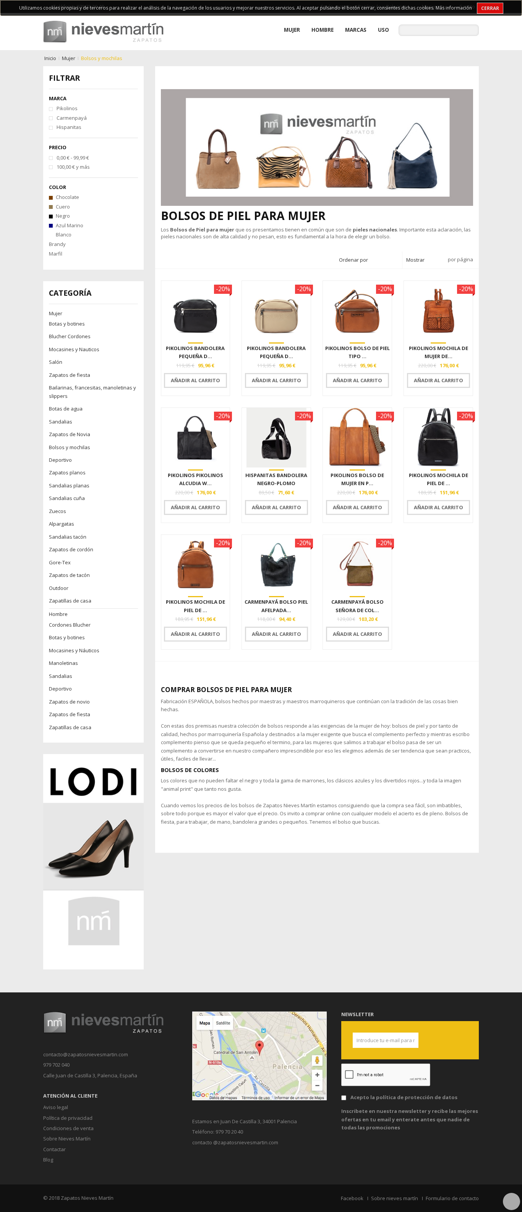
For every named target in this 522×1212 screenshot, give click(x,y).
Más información (454, 8)
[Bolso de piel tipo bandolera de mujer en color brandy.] (357, 310)
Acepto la (403, 1097)
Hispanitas (69, 127)
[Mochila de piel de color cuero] (195, 565)
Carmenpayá (72, 117)
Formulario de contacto (452, 1198)
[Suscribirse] (409, 1040)
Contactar (54, 1149)
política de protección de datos (416, 1097)
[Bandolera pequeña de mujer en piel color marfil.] (276, 310)
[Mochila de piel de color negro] (438, 438)
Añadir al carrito (195, 380)
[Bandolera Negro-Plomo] (276, 438)
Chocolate (67, 197)
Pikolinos (67, 108)
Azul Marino (69, 225)
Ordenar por (353, 259)
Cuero (63, 206)
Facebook (352, 1198)
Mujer (68, 58)
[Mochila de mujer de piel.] (438, 310)
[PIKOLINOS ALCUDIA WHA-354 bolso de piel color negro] (195, 438)
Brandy (57, 244)
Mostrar (415, 259)
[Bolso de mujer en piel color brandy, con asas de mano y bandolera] (357, 438)
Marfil (55, 253)
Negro (63, 215)
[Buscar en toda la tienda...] (473, 30)
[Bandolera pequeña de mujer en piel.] (195, 310)
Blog (48, 1159)
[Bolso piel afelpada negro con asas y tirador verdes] (276, 565)
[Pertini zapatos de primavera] (93, 861)
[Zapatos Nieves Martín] (103, 31)
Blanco (63, 234)
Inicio (50, 58)
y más (73, 166)
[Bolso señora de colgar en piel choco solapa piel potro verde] (357, 565)
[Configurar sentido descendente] (394, 260)
